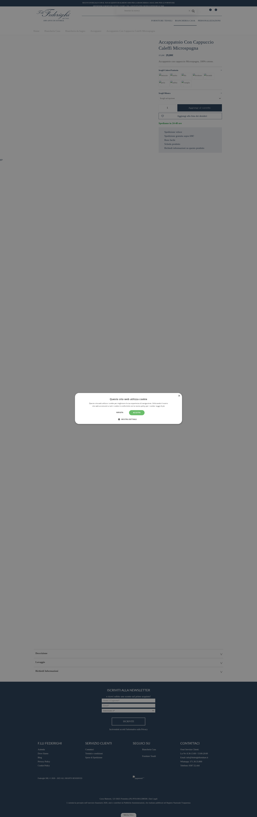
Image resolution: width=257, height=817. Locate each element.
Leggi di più (160, 406)
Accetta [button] (137, 412)
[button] (128, 419)
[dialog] (128, 408)
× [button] (179, 396)
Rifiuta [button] (119, 412)
